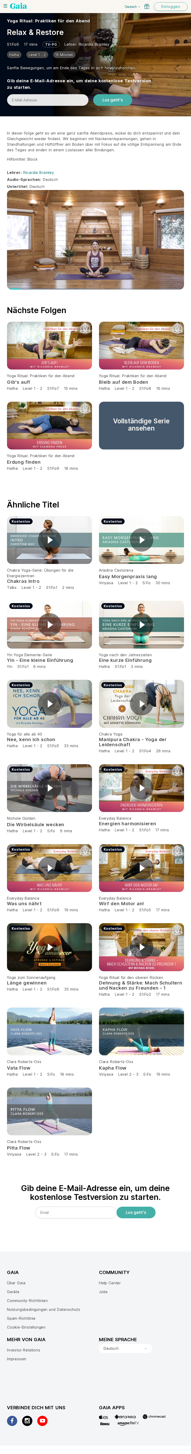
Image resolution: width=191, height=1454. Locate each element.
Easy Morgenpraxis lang (128, 576)
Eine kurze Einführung (125, 660)
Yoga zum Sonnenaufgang (31, 977)
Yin (9, 666)
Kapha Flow (112, 1068)
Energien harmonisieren (127, 823)
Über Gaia (16, 1283)
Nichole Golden (21, 818)
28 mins (163, 751)
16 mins (163, 388)
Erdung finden (24, 462)
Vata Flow (18, 1068)
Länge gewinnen (27, 983)
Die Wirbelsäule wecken (35, 824)
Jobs (103, 1291)
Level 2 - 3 (128, 1074)
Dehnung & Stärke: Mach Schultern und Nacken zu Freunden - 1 (140, 985)
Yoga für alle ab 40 (24, 734)
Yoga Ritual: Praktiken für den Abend (48, 20)
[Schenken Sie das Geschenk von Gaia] (146, 6)
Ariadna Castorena (116, 570)
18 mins (71, 468)
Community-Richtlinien (27, 1300)
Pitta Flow (18, 1148)
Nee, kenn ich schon (31, 739)
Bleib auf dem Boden (123, 382)
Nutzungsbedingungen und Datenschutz (43, 1309)
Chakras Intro (23, 581)
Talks (12, 587)
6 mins (39, 666)
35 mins (71, 989)
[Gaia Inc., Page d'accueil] (18, 6)
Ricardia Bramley (94, 44)
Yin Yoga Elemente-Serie (29, 655)
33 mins (71, 745)
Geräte (13, 1291)
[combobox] (125, 1348)
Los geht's (112, 100)
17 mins (162, 830)
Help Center (110, 1283)
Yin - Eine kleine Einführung (40, 660)
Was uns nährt (24, 903)
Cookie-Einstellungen (26, 1327)
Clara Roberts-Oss (24, 1061)
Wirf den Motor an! (121, 903)
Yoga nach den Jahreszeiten (125, 655)
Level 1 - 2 (32, 388)
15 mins (71, 388)
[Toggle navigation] (5, 5)
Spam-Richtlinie (21, 1318)
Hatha (12, 388)
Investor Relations (23, 1350)
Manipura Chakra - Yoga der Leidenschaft (133, 742)
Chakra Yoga (111, 734)
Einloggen (170, 6)
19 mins (71, 910)
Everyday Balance (115, 818)
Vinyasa (106, 582)
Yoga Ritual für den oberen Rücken (131, 977)
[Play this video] (49, 540)
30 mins (163, 582)
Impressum (16, 1359)
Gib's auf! (18, 382)
